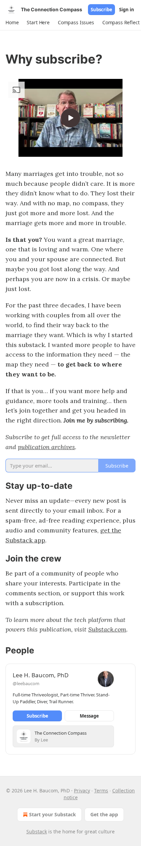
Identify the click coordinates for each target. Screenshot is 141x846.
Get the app (104, 814)
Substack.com (107, 629)
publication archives (46, 447)
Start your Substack (52, 814)
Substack (36, 831)
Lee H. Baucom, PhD (40, 675)
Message (89, 716)
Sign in (126, 9)
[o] (70, 117)
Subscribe (101, 9)
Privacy (82, 790)
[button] (12, 22)
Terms (101, 790)
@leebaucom (26, 683)
